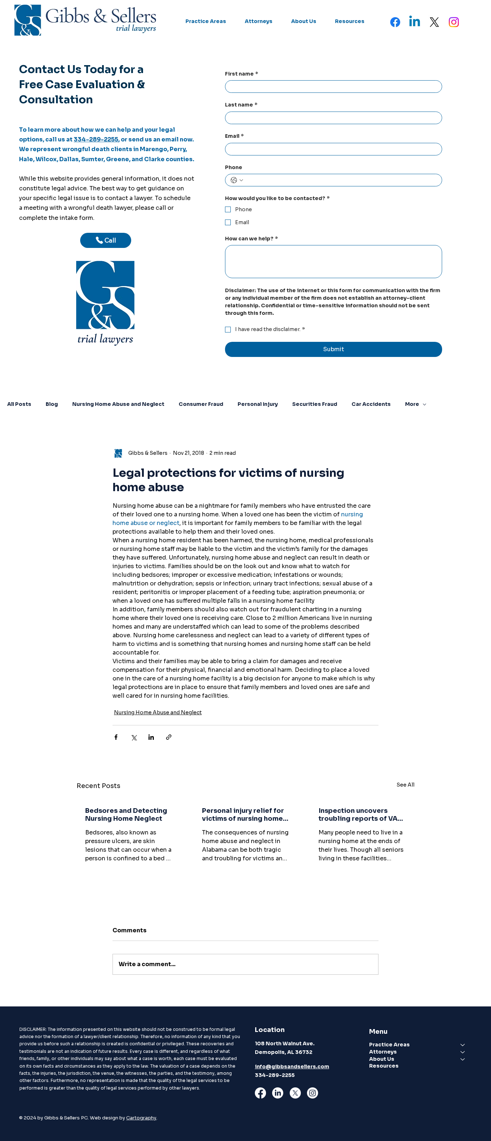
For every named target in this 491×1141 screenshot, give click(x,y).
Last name (241, 104)
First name (241, 74)
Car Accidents (371, 404)
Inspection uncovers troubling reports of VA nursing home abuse (358, 815)
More (412, 404)
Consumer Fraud (201, 404)
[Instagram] (453, 22)
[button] (206, 21)
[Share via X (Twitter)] (133, 737)
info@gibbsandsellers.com (292, 1066)
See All (405, 785)
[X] (434, 22)
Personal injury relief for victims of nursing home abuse (243, 815)
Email (234, 136)
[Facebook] (395, 22)
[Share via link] (168, 737)
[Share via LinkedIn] (151, 737)
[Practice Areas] (463, 1045)
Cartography (141, 1118)
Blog (52, 404)
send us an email (153, 139)
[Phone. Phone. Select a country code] (237, 180)
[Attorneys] (463, 1052)
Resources (384, 1066)
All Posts (19, 404)
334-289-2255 (96, 139)
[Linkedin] (414, 22)
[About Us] (463, 1059)
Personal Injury (258, 404)
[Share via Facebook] (116, 737)
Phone (233, 167)
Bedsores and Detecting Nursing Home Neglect (126, 815)
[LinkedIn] (277, 1093)
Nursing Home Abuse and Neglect (118, 404)
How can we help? (251, 238)
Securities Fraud (314, 404)
